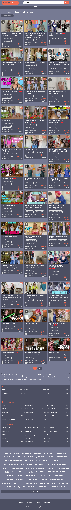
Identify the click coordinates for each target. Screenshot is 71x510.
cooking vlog (63, 483)
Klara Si (57, 438)
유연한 (31, 472)
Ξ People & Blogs (7, 41)
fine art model (62, 457)
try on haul (12, 393)
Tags (5, 387)
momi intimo (52, 468)
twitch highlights (31, 476)
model (57, 389)
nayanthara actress (11, 453)
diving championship (19, 472)
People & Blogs (35, 408)
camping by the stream (14, 476)
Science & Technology (12, 419)
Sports (12, 408)
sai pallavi (22, 457)
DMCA (38, 502)
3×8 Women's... (57, 427)
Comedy (35, 416)
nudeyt (10, 2)
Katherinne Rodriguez (57, 442)
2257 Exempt (48, 502)
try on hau (43, 479)
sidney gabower (26, 464)
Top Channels (8, 425)
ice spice (10, 479)
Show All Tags (35, 491)
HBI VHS (12, 435)
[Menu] (35, 7)
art (35, 393)
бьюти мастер (21, 479)
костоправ (40, 472)
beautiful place (60, 453)
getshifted (48, 453)
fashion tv (6, 468)
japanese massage (35, 435)
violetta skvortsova (42, 464)
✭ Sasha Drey (29, 40)
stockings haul (59, 476)
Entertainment (57, 408)
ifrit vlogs (33, 479)
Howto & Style (57, 405)
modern (63, 472)
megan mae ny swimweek (13, 460)
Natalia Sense (57, 435)
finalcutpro (29, 460)
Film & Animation (57, 412)
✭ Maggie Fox (52, 38)
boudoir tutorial (31, 483)
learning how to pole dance (35, 468)
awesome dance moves (48, 483)
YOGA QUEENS (35, 442)
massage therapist (57, 479)
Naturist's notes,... (12, 427)
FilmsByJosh (35, 431)
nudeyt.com (34, 507)
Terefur (12, 438)
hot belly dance (52, 472)
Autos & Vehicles (57, 416)
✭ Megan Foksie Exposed (9, 67)
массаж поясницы (11, 464)
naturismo (37, 453)
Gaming (12, 405)
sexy (57, 393)
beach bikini (6, 483)
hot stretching (43, 487)
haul (12, 397)
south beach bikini (58, 487)
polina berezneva (29, 487)
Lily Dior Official (12, 442)
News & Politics (35, 419)
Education (12, 412)
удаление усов (41, 457)
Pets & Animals (35, 405)
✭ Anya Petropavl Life (54, 153)
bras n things (64, 468)
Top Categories (9, 402)
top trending (10, 487)
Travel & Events (35, 412)
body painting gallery (57, 460)
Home (21, 502)
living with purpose (59, 464)
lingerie (35, 389)
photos (51, 457)
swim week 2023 (17, 468)
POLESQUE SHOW (57, 431)
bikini (12, 389)
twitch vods (17, 483)
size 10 (30, 457)
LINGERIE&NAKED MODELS (35, 427)
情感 (19, 487)
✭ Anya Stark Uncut (8, 38)
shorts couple (41, 460)
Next (39, 368)
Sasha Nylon (12, 431)
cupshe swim (26, 453)
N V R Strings (35, 438)
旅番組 (7, 472)
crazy (43, 476)
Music (12, 416)
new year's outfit (9, 457)
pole (49, 476)
